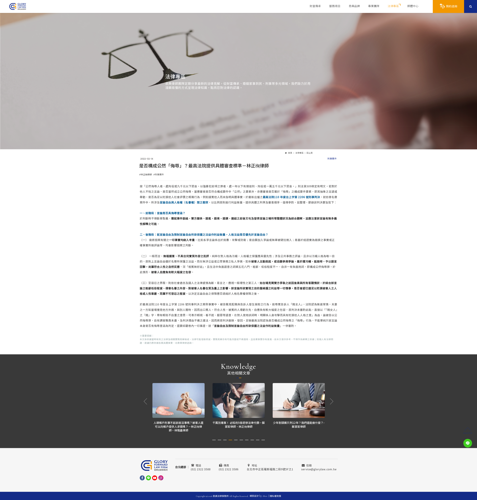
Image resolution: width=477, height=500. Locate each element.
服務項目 (334, 6)
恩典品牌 (354, 6)
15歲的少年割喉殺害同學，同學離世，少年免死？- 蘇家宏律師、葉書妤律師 (299, 424)
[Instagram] (160, 477)
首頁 (290, 153)
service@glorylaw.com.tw (319, 468)
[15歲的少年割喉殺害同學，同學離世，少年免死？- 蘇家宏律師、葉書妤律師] (299, 400)
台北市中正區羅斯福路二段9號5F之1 (270, 468)
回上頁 (310, 153)
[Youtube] (154, 477)
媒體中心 (412, 6)
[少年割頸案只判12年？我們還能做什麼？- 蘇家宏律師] (239, 400)
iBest (265, 496)
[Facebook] (142, 477)
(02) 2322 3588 (201, 468)
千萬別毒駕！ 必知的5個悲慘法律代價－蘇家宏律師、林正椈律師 (178, 424)
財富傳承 (315, 6)
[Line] (148, 477)
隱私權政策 (275, 496)
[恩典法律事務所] (17, 6)
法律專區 (393, 6)
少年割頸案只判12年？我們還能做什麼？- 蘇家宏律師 (238, 424)
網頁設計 (254, 496)
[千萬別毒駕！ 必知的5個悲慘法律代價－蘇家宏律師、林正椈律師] (178, 400)
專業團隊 (373, 6)
